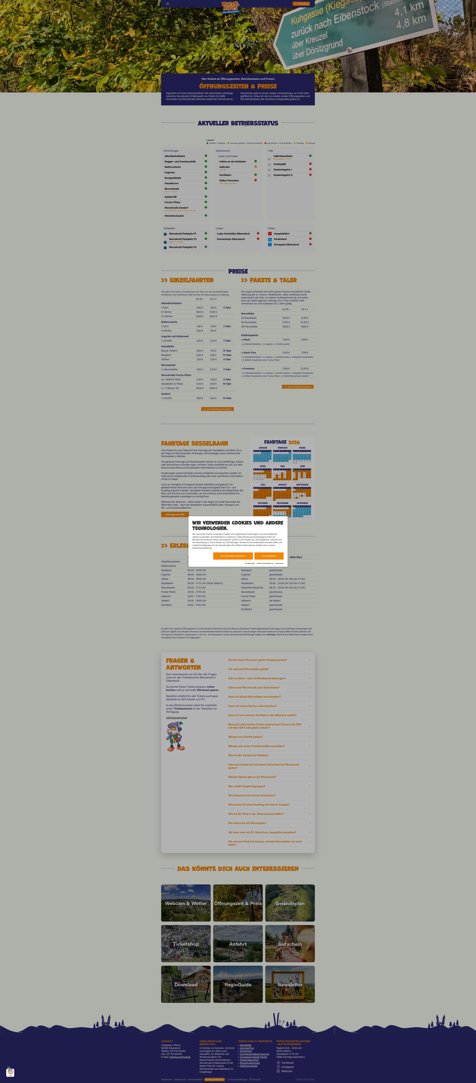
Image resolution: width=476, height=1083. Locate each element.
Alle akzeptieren (269, 556)
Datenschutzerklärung (265, 563)
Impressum (279, 563)
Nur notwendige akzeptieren (233, 556)
